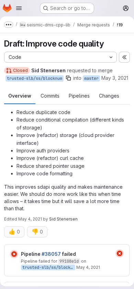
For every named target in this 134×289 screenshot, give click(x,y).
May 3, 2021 (114, 78)
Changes (109, 96)
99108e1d (69, 261)
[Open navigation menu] (18, 8)
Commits (50, 96)
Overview (19, 96)
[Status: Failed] (14, 254)
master (91, 78)
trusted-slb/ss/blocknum (34, 78)
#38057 (51, 254)
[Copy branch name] (68, 78)
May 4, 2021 (30, 219)
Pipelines (79, 96)
